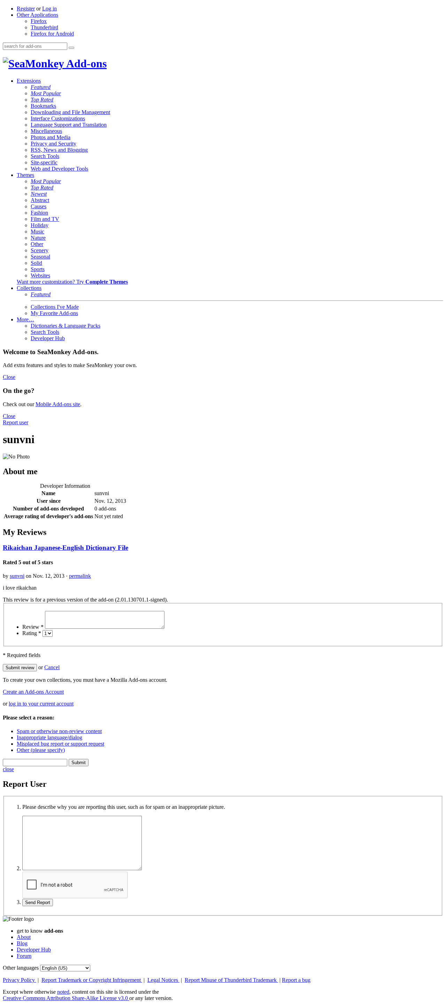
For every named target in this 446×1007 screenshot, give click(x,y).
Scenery (39, 250)
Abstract (40, 200)
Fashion (39, 213)
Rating (31, 633)
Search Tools (45, 156)
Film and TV (45, 219)
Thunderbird (44, 27)
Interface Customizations (58, 118)
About (24, 937)
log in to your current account (41, 704)
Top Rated (42, 100)
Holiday (39, 225)
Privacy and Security (53, 144)
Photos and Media (50, 137)
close (8, 769)
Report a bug (296, 980)
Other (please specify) (41, 750)
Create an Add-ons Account (33, 692)
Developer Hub (48, 338)
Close (9, 377)
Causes (38, 206)
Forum (24, 956)
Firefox (39, 21)
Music (37, 231)
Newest (39, 194)
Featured (41, 87)
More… (25, 319)
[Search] (71, 48)
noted (63, 992)
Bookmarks (43, 106)
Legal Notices (163, 980)
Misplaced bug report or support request (60, 744)
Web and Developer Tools (59, 169)
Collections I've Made (55, 307)
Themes (25, 175)
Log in (49, 9)
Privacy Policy (19, 980)
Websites (40, 275)
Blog (22, 943)
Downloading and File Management (70, 112)
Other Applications (37, 15)
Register (26, 9)
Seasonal (40, 257)
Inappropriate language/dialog (49, 737)
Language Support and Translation (69, 125)
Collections (29, 288)
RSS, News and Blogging (59, 150)
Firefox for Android (52, 34)
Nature (38, 238)
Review (33, 627)
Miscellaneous (46, 131)
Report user (15, 422)
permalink (80, 576)
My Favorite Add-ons (54, 313)
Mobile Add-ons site (58, 404)
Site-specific (44, 162)
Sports (38, 269)
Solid (36, 263)
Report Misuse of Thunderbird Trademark (231, 980)
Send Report (37, 902)
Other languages (21, 968)
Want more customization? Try (72, 282)
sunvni (17, 576)
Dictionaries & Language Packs (65, 326)
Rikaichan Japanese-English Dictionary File (65, 547)
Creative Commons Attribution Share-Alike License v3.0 (66, 998)
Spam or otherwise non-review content (59, 731)
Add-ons (85, 63)
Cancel (52, 667)
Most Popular (46, 93)
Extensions (29, 81)
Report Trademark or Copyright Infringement (91, 980)
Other (37, 244)
